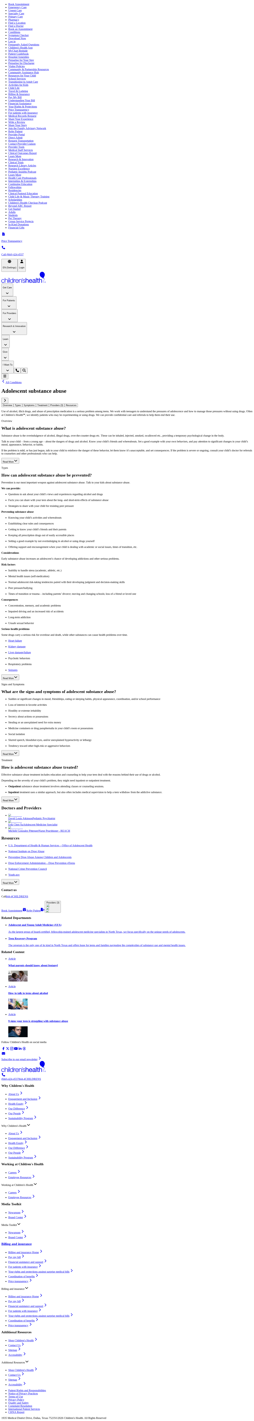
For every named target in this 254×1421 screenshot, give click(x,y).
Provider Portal (16, 134)
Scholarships (15, 199)
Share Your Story (17, 125)
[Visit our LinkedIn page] (20, 1049)
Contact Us (14, 1345)
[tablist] (127, 405)
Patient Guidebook (18, 53)
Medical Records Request (22, 115)
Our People (14, 1113)
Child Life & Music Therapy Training (28, 196)
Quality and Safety (18, 1402)
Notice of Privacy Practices (23, 1393)
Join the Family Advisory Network (27, 128)
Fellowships (14, 187)
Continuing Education (20, 184)
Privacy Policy (16, 1399)
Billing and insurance (16, 1244)
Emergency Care (17, 7)
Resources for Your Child (22, 75)
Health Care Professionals (22, 177)
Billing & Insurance (19, 94)
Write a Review (16, 122)
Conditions (14, 32)
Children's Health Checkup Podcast (27, 202)
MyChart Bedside (18, 50)
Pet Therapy (15, 218)
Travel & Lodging (18, 91)
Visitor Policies (16, 66)
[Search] (24, 370)
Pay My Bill (15, 97)
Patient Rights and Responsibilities (27, 1390)
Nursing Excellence (19, 168)
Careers (12, 1172)
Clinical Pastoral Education (23, 193)
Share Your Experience (20, 119)
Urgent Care (15, 10)
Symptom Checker (18, 35)
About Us (13, 1094)
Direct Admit (15, 137)
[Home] (127, 278)
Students (13, 215)
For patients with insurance (23, 112)
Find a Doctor (15, 25)
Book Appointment (18, 4)
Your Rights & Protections (22, 106)
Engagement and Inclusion (22, 1099)
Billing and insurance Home (23, 1252)
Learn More (14, 156)
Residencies (14, 190)
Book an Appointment (20, 29)
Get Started (14, 209)
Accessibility (15, 1354)
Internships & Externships (22, 181)
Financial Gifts (16, 227)
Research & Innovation (21, 159)
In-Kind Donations (18, 224)
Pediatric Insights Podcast (22, 171)
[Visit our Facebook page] (3, 1049)
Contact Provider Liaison (22, 143)
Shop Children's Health (21, 1340)
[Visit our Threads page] (24, 1049)
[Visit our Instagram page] (12, 1049)
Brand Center (15, 1217)
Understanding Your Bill (21, 100)
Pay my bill (14, 1257)
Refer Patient (15, 131)
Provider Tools (16, 146)
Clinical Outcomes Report (22, 153)
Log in (12, 41)
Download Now (17, 38)
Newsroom (14, 1212)
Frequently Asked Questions (23, 44)
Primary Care (15, 16)
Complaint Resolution (20, 1405)
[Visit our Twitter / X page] (8, 1049)
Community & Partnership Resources (28, 69)
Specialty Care (16, 13)
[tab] (7, 405)
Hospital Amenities (18, 56)
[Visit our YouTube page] (16, 1049)
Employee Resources (19, 1177)
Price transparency (18, 1281)
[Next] (4, 400)
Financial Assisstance (19, 103)
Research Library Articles (22, 165)
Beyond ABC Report (19, 205)
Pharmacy (13, 19)
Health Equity (15, 1103)
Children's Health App (20, 47)
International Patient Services (24, 1409)
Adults (12, 212)
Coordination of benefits (21, 1276)
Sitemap (12, 1350)
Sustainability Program (20, 1118)
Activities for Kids (18, 84)
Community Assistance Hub (23, 72)
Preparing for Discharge (21, 63)
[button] (127, 1125)
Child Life (14, 88)
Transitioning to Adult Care (23, 81)
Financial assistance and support (25, 1262)
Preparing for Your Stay (21, 60)
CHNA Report (16, 1412)
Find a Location (17, 22)
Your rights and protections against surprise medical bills (38, 1271)
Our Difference (16, 1108)
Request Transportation (21, 140)
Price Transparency (18, 109)
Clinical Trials (15, 162)
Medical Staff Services (20, 150)
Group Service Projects (21, 221)
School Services (17, 78)
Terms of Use (15, 1396)
